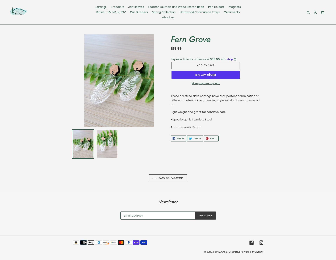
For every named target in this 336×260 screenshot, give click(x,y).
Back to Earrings (171, 178)
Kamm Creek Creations (226, 252)
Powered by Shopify (252, 252)
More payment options (206, 83)
